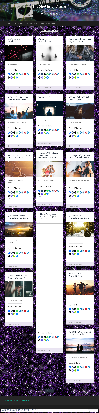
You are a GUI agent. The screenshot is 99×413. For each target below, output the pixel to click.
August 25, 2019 (43, 350)
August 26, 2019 (13, 206)
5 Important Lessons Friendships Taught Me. (18, 216)
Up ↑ (93, 408)
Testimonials (52, 23)
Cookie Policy (26, 410)
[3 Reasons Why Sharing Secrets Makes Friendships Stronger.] (49, 169)
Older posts (50, 390)
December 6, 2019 (13, 87)
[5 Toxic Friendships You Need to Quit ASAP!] (19, 289)
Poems (43, 23)
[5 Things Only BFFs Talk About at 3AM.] (80, 111)
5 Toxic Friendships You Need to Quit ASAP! (18, 276)
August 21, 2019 (13, 324)
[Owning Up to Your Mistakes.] (49, 53)
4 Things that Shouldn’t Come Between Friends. (18, 98)
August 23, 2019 (13, 266)
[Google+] (51, 13)
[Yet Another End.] (49, 108)
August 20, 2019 (74, 380)
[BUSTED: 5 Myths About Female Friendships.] (80, 346)
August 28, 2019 (43, 204)
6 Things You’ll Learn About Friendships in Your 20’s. (47, 216)
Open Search (92, 23)
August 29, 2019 (13, 146)
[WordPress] (57, 13)
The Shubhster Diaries (50, 6)
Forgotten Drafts (31, 23)
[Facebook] (42, 13)
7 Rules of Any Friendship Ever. (76, 275)
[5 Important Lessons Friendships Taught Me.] (19, 229)
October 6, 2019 (74, 87)
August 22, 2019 (74, 322)
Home (8, 23)
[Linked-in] (54, 13)
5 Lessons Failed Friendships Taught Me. (79, 216)
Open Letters (18, 23)
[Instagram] (45, 13)
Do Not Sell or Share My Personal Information (17, 400)
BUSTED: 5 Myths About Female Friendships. (80, 333)
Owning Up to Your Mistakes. (44, 40)
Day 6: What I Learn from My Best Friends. (80, 40)
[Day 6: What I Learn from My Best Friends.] (80, 53)
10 (51, 204)
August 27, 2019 (74, 206)
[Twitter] (48, 13)
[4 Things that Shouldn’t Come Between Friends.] (19, 111)
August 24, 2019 (74, 264)
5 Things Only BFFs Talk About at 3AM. (79, 98)
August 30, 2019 (74, 146)
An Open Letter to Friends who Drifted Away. (19, 156)
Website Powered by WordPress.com (15, 408)
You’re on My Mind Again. (14, 40)
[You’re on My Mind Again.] (19, 53)
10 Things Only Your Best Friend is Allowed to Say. (80, 156)
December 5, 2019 (44, 87)
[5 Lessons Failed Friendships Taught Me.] (80, 229)
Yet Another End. (45, 97)
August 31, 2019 (43, 143)
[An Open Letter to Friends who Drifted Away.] (19, 169)
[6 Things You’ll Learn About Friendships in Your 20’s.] (49, 272)
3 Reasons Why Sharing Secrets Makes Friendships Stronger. (48, 155)
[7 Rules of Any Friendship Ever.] (80, 287)
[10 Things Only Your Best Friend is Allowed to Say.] (80, 169)
